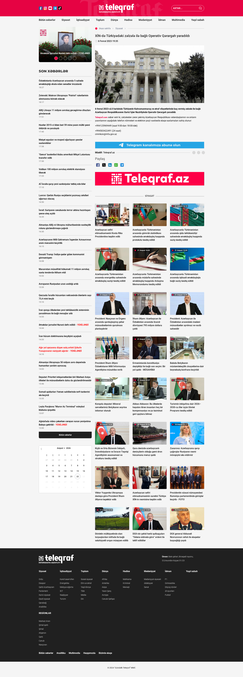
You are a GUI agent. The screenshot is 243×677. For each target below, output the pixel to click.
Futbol (168, 595)
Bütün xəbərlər (47, 19)
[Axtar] (200, 8)
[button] (56, 58)
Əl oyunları (169, 591)
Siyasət (66, 19)
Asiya (104, 587)
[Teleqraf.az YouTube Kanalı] (149, 178)
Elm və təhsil (86, 583)
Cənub (41, 641)
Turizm (63, 599)
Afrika (104, 579)
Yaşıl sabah (197, 19)
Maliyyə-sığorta (66, 587)
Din (82, 599)
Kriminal (126, 583)
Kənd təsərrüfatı (67, 579)
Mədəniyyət (145, 19)
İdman (162, 19)
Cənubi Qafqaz (108, 599)
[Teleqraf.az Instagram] (45, 8)
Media (83, 595)
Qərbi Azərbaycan (46, 587)
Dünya (114, 19)
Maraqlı (126, 587)
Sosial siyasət (87, 579)
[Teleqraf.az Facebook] (40, 8)
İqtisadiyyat (83, 19)
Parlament (43, 591)
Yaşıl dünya (86, 587)
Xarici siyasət (44, 595)
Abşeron (42, 633)
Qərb (41, 637)
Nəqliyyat (64, 595)
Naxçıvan (43, 645)
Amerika (105, 583)
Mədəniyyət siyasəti (152, 579)
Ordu (41, 579)
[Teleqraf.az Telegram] (55, 8)
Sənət (146, 587)
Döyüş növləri (171, 587)
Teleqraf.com (101, 117)
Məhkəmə (127, 579)
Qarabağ (42, 603)
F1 (166, 579)
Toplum (100, 19)
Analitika (42, 607)
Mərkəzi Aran (44, 621)
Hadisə (128, 19)
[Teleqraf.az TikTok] (60, 8)
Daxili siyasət (44, 599)
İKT (61, 591)
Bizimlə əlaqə (105, 653)
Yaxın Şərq (106, 591)
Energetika (64, 583)
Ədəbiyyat (148, 583)
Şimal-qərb (43, 625)
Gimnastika (170, 583)
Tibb (83, 591)
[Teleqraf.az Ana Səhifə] (116, 8)
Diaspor (42, 583)
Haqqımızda (89, 653)
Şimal (41, 629)
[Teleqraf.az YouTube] (50, 8)
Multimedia (178, 19)
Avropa (105, 595)
